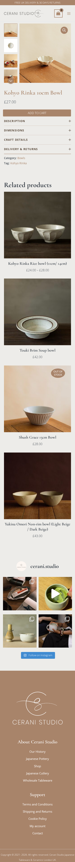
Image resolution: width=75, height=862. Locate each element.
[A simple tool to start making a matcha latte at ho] (20, 631)
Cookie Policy (37, 819)
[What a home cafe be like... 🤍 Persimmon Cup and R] (55, 631)
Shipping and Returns (37, 811)
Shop (37, 766)
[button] (64, 30)
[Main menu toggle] (69, 13)
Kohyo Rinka (18, 163)
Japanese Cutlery (37, 773)
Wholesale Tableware (37, 780)
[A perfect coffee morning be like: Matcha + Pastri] (55, 593)
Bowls (21, 158)
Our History (37, 752)
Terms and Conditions (37, 804)
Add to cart (37, 113)
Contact (37, 833)
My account (37, 826)
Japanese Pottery (37, 759)
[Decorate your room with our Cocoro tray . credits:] (20, 593)
